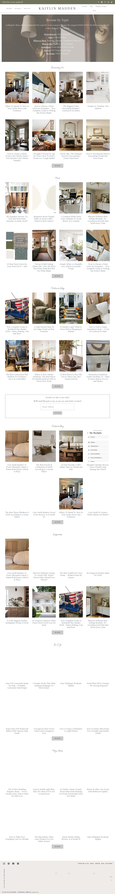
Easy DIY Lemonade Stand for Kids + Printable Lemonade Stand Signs (17, 685)
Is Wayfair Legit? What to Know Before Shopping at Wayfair (71, 329)
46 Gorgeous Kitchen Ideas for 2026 (98, 574)
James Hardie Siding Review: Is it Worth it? (71, 838)
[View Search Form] (99, 2)
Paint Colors (27, 8)
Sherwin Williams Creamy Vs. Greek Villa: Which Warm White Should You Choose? (44, 576)
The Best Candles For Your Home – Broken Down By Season (71, 575)
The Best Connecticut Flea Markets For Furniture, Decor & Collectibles (17, 376)
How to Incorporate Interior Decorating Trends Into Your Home (98, 156)
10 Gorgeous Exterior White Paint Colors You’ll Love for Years (44, 623)
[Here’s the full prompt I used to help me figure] (64, 878)
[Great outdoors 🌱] (90, 878)
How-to (47, 50)
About (94, 10)
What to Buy (47, 44)
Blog (91, 6)
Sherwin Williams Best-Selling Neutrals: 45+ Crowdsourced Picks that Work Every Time (98, 219)
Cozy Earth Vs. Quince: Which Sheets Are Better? (98, 513)
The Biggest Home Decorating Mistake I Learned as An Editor (71, 108)
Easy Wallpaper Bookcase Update (71, 684)
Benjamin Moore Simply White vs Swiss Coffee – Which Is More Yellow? (44, 218)
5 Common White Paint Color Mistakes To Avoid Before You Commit (71, 218)
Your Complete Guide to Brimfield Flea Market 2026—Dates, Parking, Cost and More (17, 330)
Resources (84, 6)
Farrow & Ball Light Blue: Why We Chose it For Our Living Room (44, 791)
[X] (105, 2)
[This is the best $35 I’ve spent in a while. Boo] (26, 878)
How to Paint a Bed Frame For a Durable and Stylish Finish (98, 731)
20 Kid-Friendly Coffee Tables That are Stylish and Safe (71, 467)
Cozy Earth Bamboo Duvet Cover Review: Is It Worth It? (44, 514)
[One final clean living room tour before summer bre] (77, 878)
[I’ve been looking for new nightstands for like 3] (39, 878)
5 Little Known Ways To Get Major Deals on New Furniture (44, 329)
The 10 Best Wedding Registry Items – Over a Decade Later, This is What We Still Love (17, 792)
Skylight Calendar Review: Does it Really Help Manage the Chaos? (98, 467)
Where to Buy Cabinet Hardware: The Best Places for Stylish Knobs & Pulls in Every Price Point (44, 377)
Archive (97, 863)
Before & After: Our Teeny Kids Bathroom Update (98, 790)
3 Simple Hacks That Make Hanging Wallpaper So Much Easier (44, 685)
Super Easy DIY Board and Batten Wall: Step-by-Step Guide (17, 731)
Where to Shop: (39, 40)
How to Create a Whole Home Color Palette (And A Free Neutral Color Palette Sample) (17, 157)
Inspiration (45, 47)
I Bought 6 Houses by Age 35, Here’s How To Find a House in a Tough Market (44, 156)
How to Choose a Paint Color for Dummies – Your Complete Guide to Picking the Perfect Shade (44, 109)
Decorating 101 (50, 34)
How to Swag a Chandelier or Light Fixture (71, 730)
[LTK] (9, 864)
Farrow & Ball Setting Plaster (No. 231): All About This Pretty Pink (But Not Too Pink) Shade (43, 267)
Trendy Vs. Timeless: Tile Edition (98, 107)
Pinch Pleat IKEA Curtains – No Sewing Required (98, 684)
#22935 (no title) (83, 863)
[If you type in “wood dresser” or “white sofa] (51, 878)
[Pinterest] (18, 864)
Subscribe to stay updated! (12, 2)
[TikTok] (111, 2)
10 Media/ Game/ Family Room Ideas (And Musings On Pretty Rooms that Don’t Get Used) (71, 792)
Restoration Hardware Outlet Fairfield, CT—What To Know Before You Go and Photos (97, 377)
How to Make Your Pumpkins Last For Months (17, 838)
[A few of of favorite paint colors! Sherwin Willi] (13, 878)
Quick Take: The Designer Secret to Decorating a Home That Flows (71, 156)
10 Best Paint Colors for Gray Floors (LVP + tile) (17, 265)
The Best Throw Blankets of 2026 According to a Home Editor (17, 514)
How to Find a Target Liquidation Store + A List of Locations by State (98, 329)
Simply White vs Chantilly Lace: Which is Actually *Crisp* (71, 266)
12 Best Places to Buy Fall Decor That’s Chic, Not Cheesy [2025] (71, 376)
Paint (50, 37)
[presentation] (17, 87)
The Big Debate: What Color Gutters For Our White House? (44, 839)
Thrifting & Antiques (100, 6)
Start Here (9, 8)
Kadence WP (35, 892)
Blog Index (109, 863)
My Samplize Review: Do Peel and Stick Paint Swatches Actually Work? (17, 218)
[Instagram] (108, 2)
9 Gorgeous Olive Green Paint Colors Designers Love (44, 731)
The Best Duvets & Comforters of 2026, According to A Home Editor (44, 468)
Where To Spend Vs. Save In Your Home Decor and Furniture (17, 108)
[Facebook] (101, 2)
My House (50, 53)
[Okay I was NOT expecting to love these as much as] (102, 878)
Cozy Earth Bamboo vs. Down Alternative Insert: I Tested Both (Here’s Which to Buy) (17, 468)
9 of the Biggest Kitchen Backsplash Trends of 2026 (17, 622)
